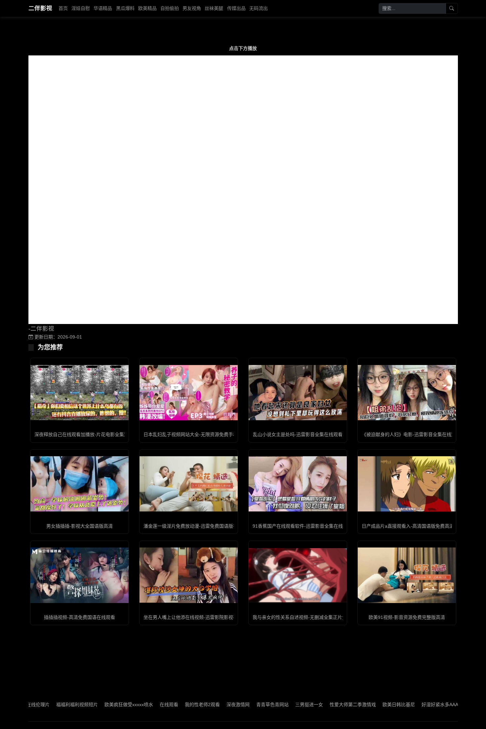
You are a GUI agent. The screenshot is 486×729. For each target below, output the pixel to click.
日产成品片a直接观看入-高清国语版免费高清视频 (412, 526)
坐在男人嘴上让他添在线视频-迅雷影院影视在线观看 (197, 617)
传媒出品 (236, 8)
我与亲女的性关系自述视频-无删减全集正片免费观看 (307, 617)
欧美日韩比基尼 (379, 704)
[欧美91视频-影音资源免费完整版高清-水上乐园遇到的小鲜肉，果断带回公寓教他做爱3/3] (407, 575)
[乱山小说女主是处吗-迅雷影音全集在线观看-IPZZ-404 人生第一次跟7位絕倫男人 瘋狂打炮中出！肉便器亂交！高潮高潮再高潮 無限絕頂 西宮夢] (298, 392)
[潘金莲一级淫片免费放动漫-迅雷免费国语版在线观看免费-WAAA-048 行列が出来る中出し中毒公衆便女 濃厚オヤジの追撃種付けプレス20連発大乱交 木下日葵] (189, 483)
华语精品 (103, 8)
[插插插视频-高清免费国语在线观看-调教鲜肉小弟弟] (79, 575)
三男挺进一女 (289, 704)
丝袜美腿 (214, 8)
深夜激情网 (218, 704)
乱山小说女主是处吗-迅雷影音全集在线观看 (298, 434)
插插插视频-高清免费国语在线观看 (79, 617)
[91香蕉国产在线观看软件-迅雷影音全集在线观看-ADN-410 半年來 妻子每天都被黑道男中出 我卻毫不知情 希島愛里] (298, 483)
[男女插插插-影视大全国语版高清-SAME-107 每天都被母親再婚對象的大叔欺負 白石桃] (79, 483)
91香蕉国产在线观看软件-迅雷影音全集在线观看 (302, 526)
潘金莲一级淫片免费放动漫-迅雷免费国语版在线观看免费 (202, 526)
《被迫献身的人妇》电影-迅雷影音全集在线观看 (411, 434)
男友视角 (191, 8)
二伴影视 (40, 8)
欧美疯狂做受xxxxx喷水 (109, 704)
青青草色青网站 (252, 704)
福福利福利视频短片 (57, 704)
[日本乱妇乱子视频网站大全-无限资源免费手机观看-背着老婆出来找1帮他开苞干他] (189, 392)
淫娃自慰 (80, 8)
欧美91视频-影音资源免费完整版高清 (407, 617)
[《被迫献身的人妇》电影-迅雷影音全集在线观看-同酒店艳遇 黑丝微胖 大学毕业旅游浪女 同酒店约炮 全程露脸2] (407, 392)
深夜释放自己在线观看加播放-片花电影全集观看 (83, 434)
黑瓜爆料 (125, 8)
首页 (63, 8)
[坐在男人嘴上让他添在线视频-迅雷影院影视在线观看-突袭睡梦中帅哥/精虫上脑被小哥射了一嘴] (189, 575)
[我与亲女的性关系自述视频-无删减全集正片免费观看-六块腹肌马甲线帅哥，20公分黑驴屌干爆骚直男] (298, 575)
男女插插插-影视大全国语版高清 (79, 526)
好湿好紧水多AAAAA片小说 (430, 704)
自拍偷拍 (169, 8)
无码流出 (258, 8)
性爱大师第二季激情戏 (333, 704)
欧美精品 (147, 8)
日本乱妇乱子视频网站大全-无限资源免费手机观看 (195, 434)
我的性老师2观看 (182, 704)
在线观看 (149, 704)
